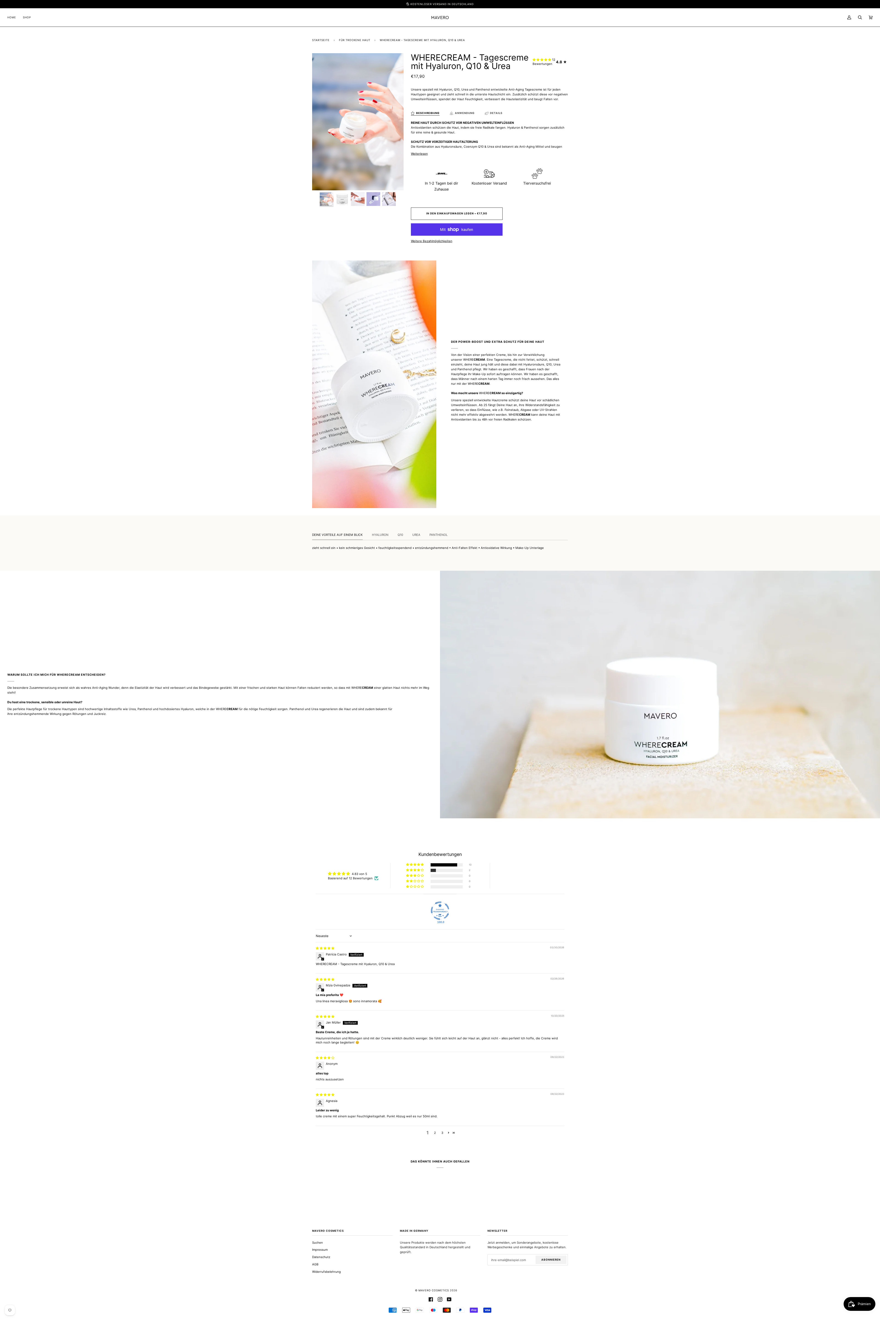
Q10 (400, 535)
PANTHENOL (438, 535)
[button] (542, 59)
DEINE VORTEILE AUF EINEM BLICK (337, 535)
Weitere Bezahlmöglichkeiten (431, 241)
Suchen (317, 1242)
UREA (416, 535)
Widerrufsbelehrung (326, 1271)
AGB (315, 1264)
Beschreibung (428, 113)
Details (496, 113)
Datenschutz (321, 1257)
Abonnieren (551, 1259)
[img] (325, 948)
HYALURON (380, 535)
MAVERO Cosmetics (433, 1290)
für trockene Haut (354, 40)
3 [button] (442, 1133)
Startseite (321, 40)
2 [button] (435, 1133)
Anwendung (465, 113)
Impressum (320, 1249)
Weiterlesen (419, 153)
